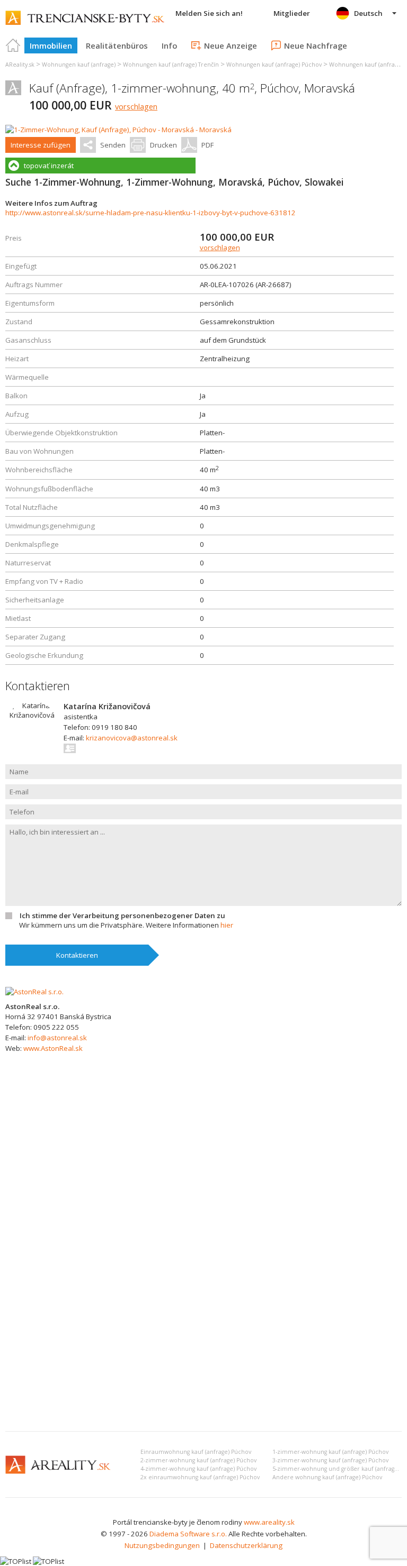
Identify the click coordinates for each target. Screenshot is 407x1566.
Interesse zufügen (40, 145)
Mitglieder (291, 13)
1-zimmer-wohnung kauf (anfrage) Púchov (330, 1451)
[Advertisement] (203, 1344)
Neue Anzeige (230, 45)
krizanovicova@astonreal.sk (132, 738)
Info (169, 45)
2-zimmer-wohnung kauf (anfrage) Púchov (198, 1460)
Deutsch (368, 13)
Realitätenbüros (117, 45)
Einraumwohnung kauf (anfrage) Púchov (195, 1451)
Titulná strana (13, 45)
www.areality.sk (269, 1522)
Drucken (163, 145)
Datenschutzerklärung (246, 1545)
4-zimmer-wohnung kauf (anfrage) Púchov (198, 1468)
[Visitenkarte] (70, 748)
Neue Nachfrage (315, 45)
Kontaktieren (77, 955)
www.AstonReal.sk (53, 1048)
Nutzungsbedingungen (162, 1545)
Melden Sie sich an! (209, 13)
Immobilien (51, 45)
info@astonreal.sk (57, 1037)
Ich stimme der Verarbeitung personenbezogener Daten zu (122, 915)
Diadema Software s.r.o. (188, 1533)
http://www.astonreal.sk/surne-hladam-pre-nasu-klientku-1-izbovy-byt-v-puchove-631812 (150, 212)
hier (226, 925)
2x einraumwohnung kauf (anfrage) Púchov (200, 1477)
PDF (207, 145)
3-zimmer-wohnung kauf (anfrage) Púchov (330, 1460)
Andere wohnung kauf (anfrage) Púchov (327, 1477)
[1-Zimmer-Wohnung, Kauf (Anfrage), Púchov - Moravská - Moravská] (118, 129)
